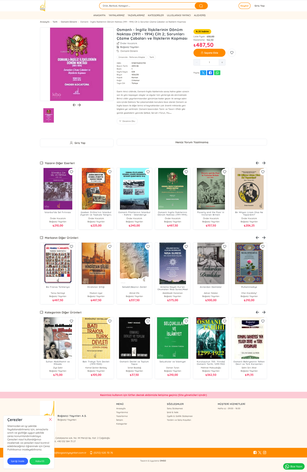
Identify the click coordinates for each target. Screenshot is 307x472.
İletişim (119, 420)
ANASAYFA (99, 15)
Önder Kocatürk (128, 43)
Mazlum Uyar (96, 293)
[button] (197, 62)
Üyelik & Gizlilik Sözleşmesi (179, 416)
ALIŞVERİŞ (200, 15)
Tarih (152, 57)
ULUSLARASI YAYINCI (179, 15)
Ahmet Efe (134, 293)
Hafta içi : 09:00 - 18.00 (229, 408)
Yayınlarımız (122, 412)
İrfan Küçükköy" (249, 293)
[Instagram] (264, 452)
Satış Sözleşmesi (175, 408)
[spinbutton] (209, 62)
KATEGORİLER (156, 15)
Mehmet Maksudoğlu (211, 367)
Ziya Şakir (58, 367)
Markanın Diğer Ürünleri (60, 238)
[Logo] (43, 5)
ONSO (163, 460)
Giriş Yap (260, 5)
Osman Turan (172, 367)
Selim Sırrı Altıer (249, 367)
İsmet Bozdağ (134, 367)
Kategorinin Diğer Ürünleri (62, 312)
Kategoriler (121, 423)
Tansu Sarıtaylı (58, 293)
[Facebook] (255, 452)
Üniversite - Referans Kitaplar (131, 57)
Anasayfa (121, 408)
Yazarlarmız (122, 416)
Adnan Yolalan (211, 293)
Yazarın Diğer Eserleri (59, 163)
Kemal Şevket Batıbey (96, 367)
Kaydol (244, 5)
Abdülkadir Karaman (172, 293)
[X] (259, 452)
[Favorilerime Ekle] (232, 53)
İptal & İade (172, 412)
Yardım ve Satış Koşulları (179, 420)
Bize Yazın (296, 466)
